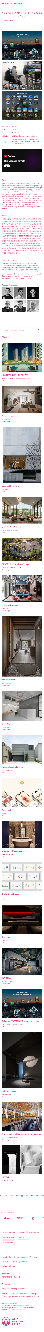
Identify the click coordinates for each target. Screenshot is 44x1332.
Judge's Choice (8, 1266)
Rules (16, 1257)
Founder (22, 1232)
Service (24, 1257)
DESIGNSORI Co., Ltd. (11, 1277)
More (38, 1212)
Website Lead (8, 1243)
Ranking (16, 1261)
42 (17, 1196)
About (4, 1257)
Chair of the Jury (9, 1232)
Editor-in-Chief (34, 1232)
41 (12, 1196)
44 (27, 1196)
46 (37, 1196)
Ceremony (6, 1261)
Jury (10, 1257)
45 (32, 1196)
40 (7, 1196)
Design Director (8, 1237)
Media (24, 1261)
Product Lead (23, 1237)
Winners (33, 1257)
